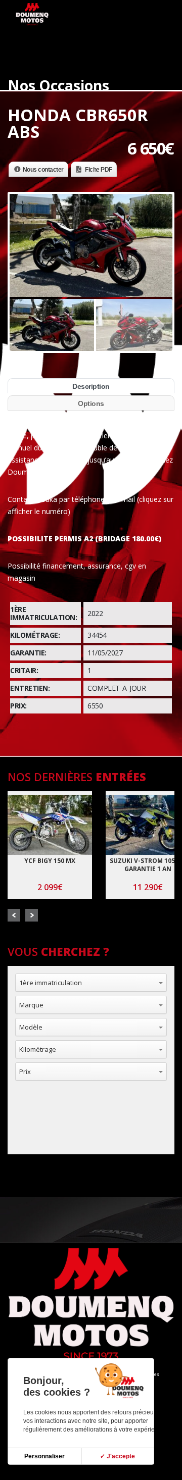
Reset (53, 1128)
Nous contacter (43, 169)
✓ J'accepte (117, 1456)
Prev (14, 915)
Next (31, 915)
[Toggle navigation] (160, 19)
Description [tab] (91, 386)
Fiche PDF (98, 169)
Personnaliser (44, 1456)
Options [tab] (91, 403)
